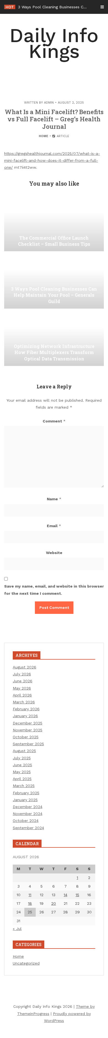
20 (53, 903)
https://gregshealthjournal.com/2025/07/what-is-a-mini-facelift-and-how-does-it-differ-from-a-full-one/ (52, 160)
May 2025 (22, 772)
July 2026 (22, 674)
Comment (54, 421)
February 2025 (26, 793)
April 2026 (22, 695)
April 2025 (22, 778)
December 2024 (27, 806)
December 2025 (27, 723)
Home (43, 136)
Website (54, 552)
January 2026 (25, 716)
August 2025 (24, 751)
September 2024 (28, 828)
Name (54, 499)
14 (65, 895)
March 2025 (24, 785)
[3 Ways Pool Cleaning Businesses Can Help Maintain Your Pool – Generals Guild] (54, 281)
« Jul (17, 928)
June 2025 (22, 765)
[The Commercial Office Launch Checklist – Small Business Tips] (54, 223)
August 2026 (24, 667)
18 (30, 903)
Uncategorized (26, 963)
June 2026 (22, 681)
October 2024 (25, 820)
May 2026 (22, 688)
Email (54, 526)
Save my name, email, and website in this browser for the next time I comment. (54, 589)
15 (77, 895)
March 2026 (24, 702)
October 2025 (25, 737)
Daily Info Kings (54, 43)
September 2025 (28, 744)
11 (30, 895)
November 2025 (27, 730)
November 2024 (27, 813)
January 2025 (25, 800)
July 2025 (22, 758)
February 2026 (26, 709)
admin (49, 102)
